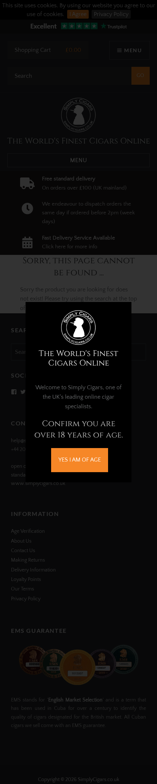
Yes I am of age (79, 459)
